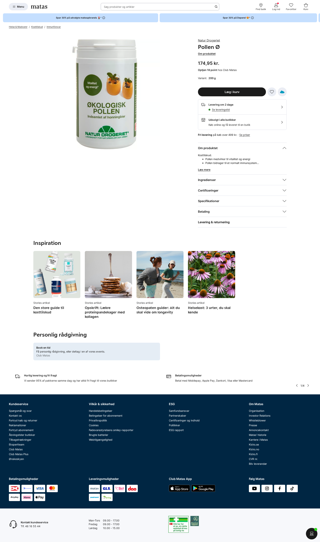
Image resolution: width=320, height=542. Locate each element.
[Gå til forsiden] (39, 6)
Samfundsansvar (179, 410)
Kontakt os (15, 415)
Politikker (174, 425)
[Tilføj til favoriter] (271, 91)
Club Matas (16, 449)
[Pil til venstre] (297, 385)
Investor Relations (259, 415)
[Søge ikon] (216, 7)
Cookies (94, 425)
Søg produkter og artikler (119, 6)
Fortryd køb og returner (23, 420)
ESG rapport (176, 430)
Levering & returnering (214, 222)
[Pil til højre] (317, 18)
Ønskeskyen (16, 458)
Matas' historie (257, 434)
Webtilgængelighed (100, 439)
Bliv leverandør (258, 463)
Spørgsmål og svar (20, 410)
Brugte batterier (98, 434)
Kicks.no (254, 449)
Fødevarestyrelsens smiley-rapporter (111, 430)
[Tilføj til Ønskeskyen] (282, 91)
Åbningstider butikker (22, 434)
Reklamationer (17, 425)
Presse (253, 425)
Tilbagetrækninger (20, 439)
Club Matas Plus (18, 454)
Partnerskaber (177, 415)
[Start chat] (311, 533)
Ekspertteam (16, 444)
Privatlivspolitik (98, 420)
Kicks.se (254, 444)
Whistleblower (257, 420)
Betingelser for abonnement (105, 415)
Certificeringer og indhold (184, 420)
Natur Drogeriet (209, 40)
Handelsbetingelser (100, 410)
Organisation (256, 410)
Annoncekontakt (259, 430)
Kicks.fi (253, 454)
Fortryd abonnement (21, 430)
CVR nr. (253, 458)
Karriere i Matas (258, 439)
